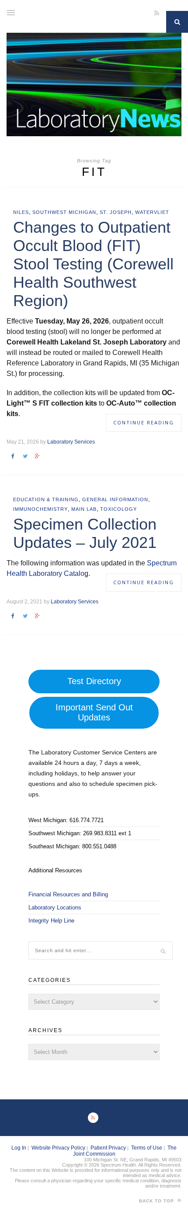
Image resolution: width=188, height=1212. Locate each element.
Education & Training (46, 499)
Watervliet (152, 212)
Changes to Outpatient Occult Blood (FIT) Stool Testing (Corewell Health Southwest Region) (93, 264)
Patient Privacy (108, 1148)
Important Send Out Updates (94, 712)
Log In (18, 1148)
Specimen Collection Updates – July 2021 (85, 533)
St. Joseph (116, 212)
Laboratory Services (71, 442)
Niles (21, 212)
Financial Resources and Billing (68, 894)
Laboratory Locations (54, 907)
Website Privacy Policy (58, 1148)
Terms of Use (146, 1148)
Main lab (84, 509)
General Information (115, 499)
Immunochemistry (40, 509)
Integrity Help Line (51, 920)
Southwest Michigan (64, 212)
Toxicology (118, 509)
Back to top (157, 1200)
